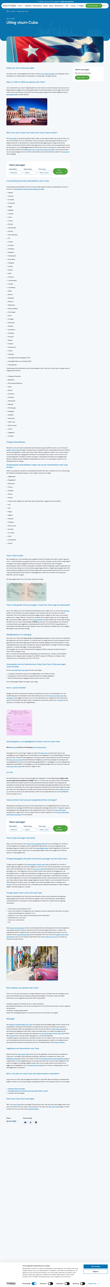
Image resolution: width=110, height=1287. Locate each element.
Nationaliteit (13, 169)
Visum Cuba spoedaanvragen (36, 844)
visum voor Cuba (38, 869)
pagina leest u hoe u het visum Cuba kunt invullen (39, 149)
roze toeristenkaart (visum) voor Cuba (53, 1033)
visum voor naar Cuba (16, 760)
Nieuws (51, 6)
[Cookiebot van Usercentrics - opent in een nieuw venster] (11, 1283)
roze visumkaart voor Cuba (20, 670)
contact (60, 700)
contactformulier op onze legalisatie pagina (54, 1059)
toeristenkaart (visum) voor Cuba (38, 864)
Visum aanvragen (92, 6)
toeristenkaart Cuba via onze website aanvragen (29, 189)
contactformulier (33, 1109)
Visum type (42, 169)
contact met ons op (51, 937)
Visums (20, 6)
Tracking (73, 6)
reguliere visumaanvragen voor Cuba (20, 1024)
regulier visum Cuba (12, 450)
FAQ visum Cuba (53, 1107)
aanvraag (66, 611)
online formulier (38, 620)
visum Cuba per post (39, 747)
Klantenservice (59, 6)
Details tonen (92, 1283)
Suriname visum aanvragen (16, 1089)
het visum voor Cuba (14, 766)
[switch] (50, 1283)
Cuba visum (65, 152)
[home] (7, 11)
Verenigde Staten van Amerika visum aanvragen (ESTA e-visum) (28, 1091)
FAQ (67, 6)
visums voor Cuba (23, 1054)
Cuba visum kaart (60, 810)
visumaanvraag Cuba (23, 934)
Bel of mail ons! (60, 1042)
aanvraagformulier (42, 848)
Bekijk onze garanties (67, 1)
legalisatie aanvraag (12, 1059)
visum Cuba (12, 138)
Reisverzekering (37, 6)
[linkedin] (36, 1122)
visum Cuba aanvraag (59, 1029)
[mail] (25, 1122)
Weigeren (95, 1271)
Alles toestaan (95, 1266)
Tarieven (45, 6)
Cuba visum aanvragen (17, 928)
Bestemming (28, 169)
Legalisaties (28, 6)
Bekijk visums (81, 77)
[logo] (9, 6)
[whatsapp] (30, 1122)
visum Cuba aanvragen (48, 74)
